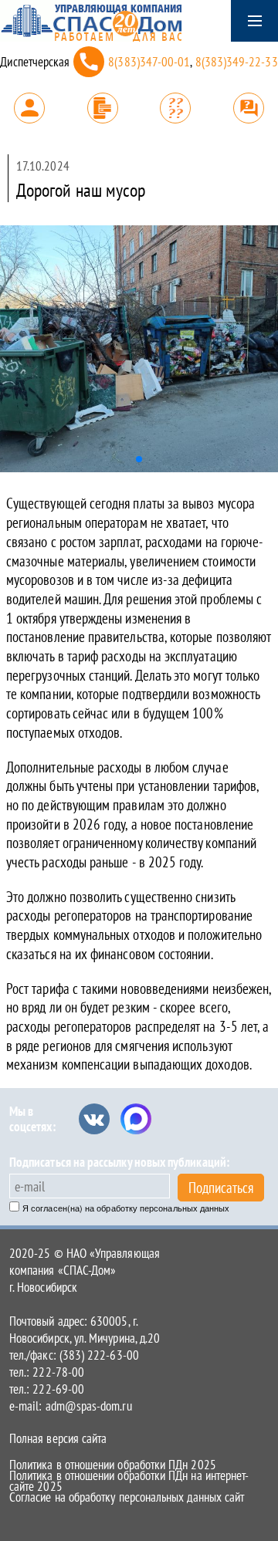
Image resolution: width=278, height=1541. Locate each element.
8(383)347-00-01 (149, 61)
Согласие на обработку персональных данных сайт (126, 1497)
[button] (139, 459)
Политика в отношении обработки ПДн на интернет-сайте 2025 (129, 1481)
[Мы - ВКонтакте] (94, 1118)
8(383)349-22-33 (236, 61)
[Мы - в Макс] (135, 1118)
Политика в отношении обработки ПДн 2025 (112, 1464)
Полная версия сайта (58, 1438)
